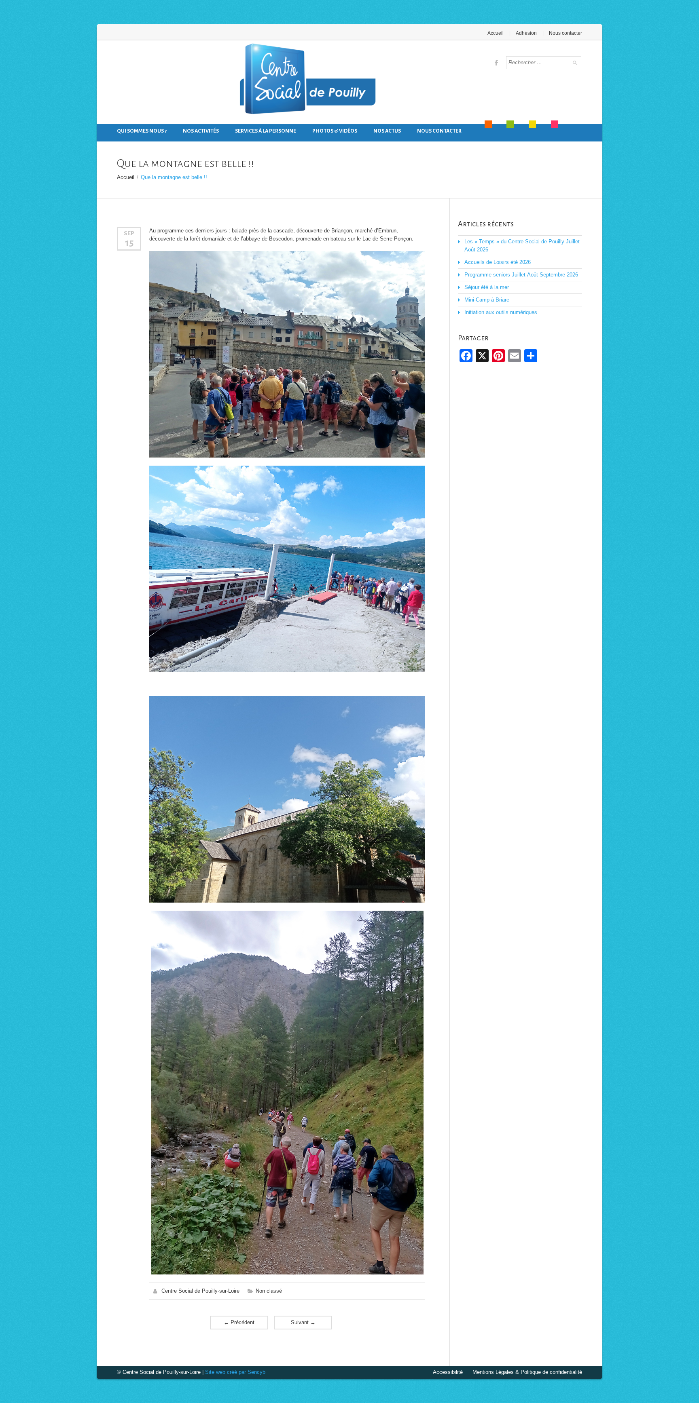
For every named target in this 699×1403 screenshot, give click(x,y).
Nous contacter (565, 33)
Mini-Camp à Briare (486, 300)
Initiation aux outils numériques (500, 312)
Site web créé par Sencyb (235, 1372)
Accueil (495, 33)
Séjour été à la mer (486, 287)
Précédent (239, 1322)
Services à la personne (265, 131)
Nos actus (387, 131)
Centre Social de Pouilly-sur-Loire (200, 1291)
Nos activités (201, 131)
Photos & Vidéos (334, 131)
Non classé (269, 1291)
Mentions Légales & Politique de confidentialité (527, 1372)
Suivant (303, 1322)
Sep (129, 233)
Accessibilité (448, 1372)
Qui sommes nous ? (142, 131)
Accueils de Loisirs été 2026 (497, 262)
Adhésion (526, 33)
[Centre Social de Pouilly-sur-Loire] (305, 80)
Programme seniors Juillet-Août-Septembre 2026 (521, 275)
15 (129, 242)
